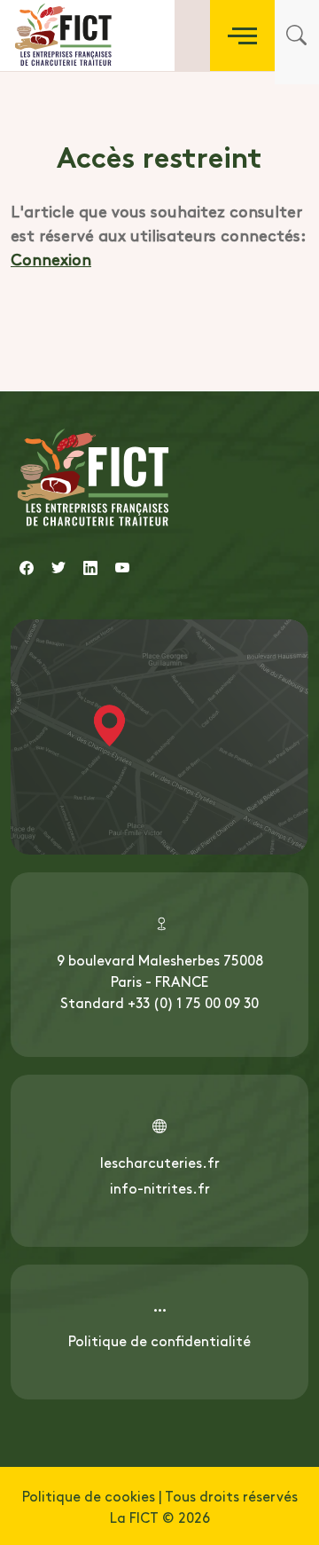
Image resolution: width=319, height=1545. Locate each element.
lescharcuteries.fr (160, 1161)
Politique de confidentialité (159, 1340)
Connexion (51, 259)
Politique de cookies (88, 1495)
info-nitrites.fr (160, 1187)
